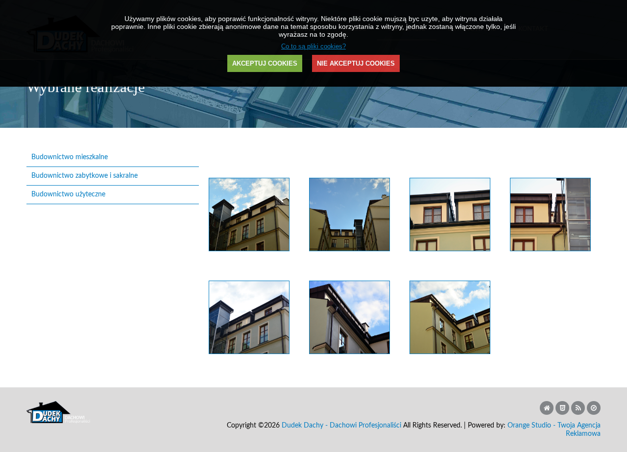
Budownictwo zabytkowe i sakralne (84, 175)
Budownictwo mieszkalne (69, 157)
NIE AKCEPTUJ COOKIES (356, 63)
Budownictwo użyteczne (68, 194)
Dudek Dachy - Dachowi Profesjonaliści (341, 425)
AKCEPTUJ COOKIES (264, 63)
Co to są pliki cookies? (313, 46)
